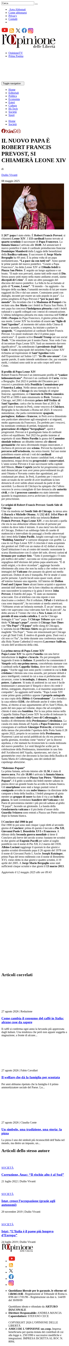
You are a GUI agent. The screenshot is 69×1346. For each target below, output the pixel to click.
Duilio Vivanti (9, 174)
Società (12, 111)
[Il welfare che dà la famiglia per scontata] (22, 1067)
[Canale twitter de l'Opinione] (18, 32)
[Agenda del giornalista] (16, 79)
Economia (14, 99)
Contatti (12, 18)
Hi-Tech (13, 108)
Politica (12, 95)
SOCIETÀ (7, 1167)
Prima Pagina (15, 56)
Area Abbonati (17, 9)
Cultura (12, 105)
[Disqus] (34, 924)
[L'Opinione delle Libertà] (28, 46)
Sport (11, 115)
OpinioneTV (15, 52)
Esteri (11, 102)
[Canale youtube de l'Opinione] (4, 32)
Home (11, 89)
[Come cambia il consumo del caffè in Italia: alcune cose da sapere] (22, 1008)
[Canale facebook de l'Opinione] (24, 32)
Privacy (12, 15)
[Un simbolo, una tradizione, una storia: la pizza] (22, 1119)
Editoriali (13, 92)
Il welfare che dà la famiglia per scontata (30, 1077)
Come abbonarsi (17, 12)
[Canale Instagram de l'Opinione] (30, 32)
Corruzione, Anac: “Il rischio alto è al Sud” (32, 1174)
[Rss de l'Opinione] (12, 32)
